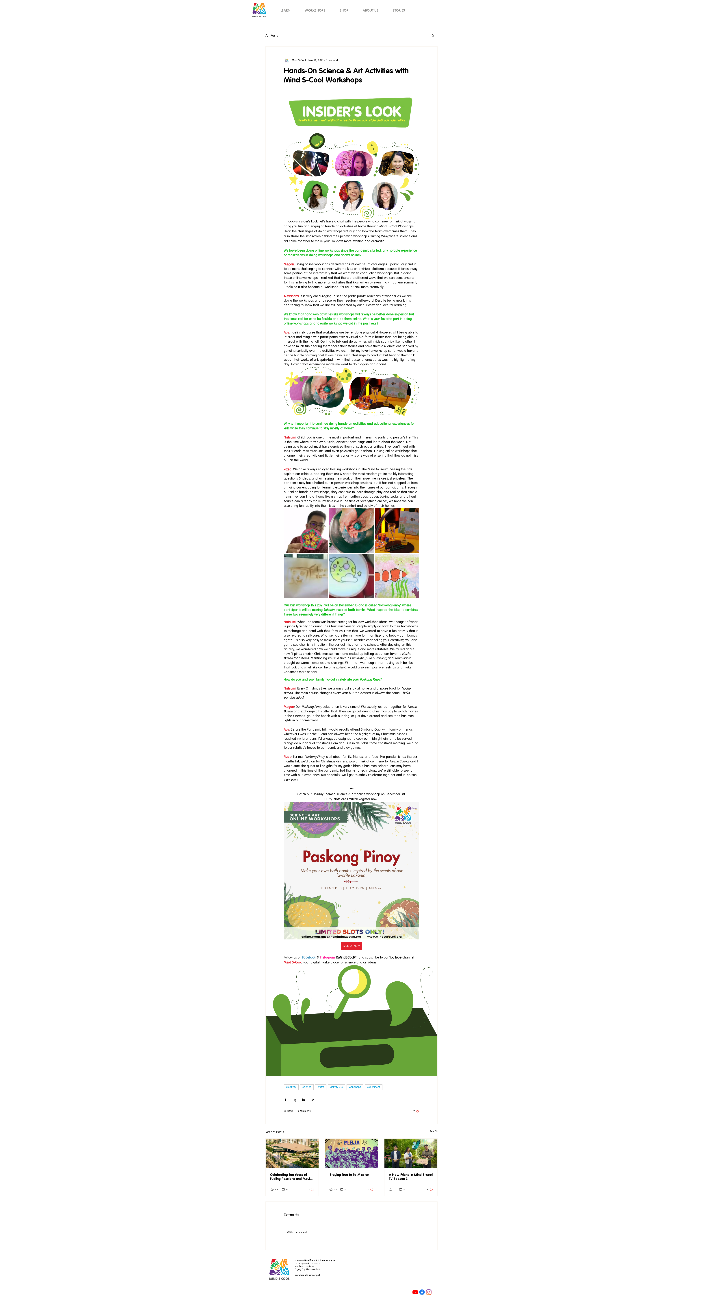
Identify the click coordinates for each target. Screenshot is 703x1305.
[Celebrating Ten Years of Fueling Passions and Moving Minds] (292, 1153)
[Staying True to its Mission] (351, 1153)
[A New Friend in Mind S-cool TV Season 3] (410, 1153)
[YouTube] (415, 1292)
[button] (433, 35)
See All (434, 1131)
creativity (291, 1087)
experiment (373, 1087)
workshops (355, 1087)
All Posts (271, 35)
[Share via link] (312, 1100)
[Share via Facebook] (285, 1100)
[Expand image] (306, 530)
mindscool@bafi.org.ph (307, 1275)
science (306, 1087)
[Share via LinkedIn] (303, 1100)
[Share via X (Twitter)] (294, 1100)
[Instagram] (429, 1292)
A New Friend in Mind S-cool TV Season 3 (411, 1177)
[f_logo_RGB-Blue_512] (422, 1292)
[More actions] (417, 60)
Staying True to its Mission (349, 1175)
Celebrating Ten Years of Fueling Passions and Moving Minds (292, 1177)
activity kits (336, 1087)
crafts (320, 1087)
